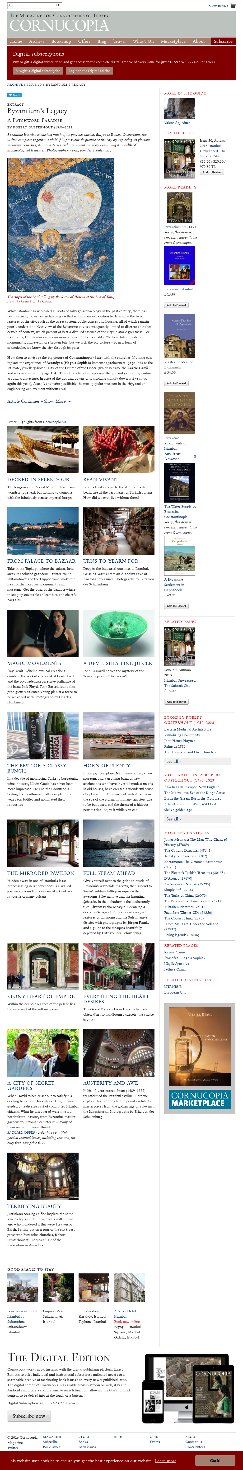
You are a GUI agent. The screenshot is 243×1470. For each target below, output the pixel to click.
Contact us (193, 1442)
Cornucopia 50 (54, 422)
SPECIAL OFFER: (22, 1132)
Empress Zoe (53, 1311)
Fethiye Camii (175, 969)
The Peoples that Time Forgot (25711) (193, 901)
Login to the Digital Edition (90, 71)
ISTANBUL (173, 987)
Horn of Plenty (106, 765)
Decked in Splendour (38, 479)
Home (16, 41)
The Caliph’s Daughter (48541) (188, 850)
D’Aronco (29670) (178, 878)
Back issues (51, 1447)
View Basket (218, 6)
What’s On (143, 41)
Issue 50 (34, 84)
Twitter (13, 1448)
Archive (36, 41)
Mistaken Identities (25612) (185, 907)
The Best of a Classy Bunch (36, 768)
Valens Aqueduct (177, 123)
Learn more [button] (165, 1460)
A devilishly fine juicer (117, 663)
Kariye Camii (174, 952)
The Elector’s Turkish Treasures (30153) (194, 873)
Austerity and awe (110, 1083)
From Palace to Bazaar (41, 561)
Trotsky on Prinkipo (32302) (185, 856)
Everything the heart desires (116, 999)
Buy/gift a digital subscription (38, 71)
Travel (119, 41)
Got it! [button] (215, 1460)
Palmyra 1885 (175, 746)
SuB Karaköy (89, 1311)
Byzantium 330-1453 (180, 227)
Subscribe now (29, 1416)
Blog (102, 41)
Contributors (195, 1447)
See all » (174, 761)
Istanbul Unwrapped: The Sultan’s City (213, 151)
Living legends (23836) (181, 935)
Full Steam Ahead (109, 873)
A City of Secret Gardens (31, 1085)
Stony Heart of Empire (41, 996)
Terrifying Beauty (34, 1206)
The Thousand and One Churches (190, 752)
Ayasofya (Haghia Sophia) (184, 958)
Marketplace (173, 41)
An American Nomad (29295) (187, 884)
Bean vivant (101, 479)
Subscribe (223, 41)
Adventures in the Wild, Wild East (190, 804)
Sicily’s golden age (178, 810)
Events (155, 1442)
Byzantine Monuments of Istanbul (175, 443)
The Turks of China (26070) (185, 895)
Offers (84, 41)
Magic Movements (34, 663)
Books (83, 1442)
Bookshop (61, 41)
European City (175, 992)
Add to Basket (212, 172)
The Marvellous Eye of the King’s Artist (194, 793)
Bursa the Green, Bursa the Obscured (192, 798)
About (199, 41)
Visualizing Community (182, 735)
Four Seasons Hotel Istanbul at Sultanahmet (22, 1316)
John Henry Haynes (179, 741)
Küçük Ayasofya (176, 963)
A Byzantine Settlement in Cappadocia (174, 584)
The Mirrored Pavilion (41, 873)
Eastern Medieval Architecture (187, 729)
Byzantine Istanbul (178, 289)
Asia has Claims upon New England (192, 787)
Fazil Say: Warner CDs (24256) (188, 912)
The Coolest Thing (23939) (185, 918)
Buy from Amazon (173, 456)
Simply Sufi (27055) (179, 890)
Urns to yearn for (111, 561)
